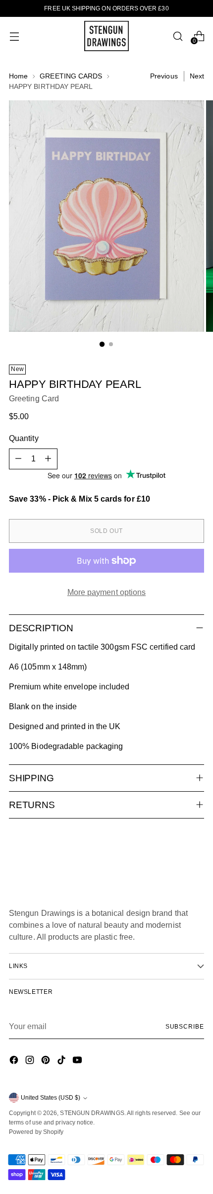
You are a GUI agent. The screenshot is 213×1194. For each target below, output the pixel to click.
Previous (164, 76)
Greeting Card (34, 398)
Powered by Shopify (36, 1131)
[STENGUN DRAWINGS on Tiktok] (62, 1061)
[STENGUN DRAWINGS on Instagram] (31, 1061)
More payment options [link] (106, 592)
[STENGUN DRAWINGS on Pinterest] (47, 1061)
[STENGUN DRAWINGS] (106, 36)
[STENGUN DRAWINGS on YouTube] (78, 1061)
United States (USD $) (50, 1097)
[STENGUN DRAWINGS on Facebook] (15, 1061)
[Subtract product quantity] (18, 459)
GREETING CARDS (71, 76)
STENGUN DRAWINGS (92, 1113)
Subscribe (184, 1026)
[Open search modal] (177, 36)
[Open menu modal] (14, 36)
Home (18, 76)
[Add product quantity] (48, 459)
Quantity (24, 438)
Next (197, 76)
